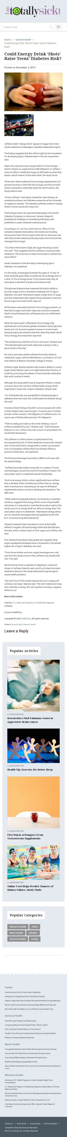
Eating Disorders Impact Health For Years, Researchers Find (27, 1100)
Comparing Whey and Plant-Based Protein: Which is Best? (26, 1025)
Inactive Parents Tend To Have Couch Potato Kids (23, 992)
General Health (23, 39)
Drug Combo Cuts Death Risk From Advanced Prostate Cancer (28, 1053)
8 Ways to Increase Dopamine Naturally (19, 1038)
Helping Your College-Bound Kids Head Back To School (25, 996)
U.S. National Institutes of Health (27, 603)
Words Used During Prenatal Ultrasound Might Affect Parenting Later (30, 1005)
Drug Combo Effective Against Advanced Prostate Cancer (26, 1058)
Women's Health (30, 624)
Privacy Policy (35, 1124)
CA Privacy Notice (50, 1124)
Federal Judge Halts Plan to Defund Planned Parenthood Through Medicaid (32, 1001)
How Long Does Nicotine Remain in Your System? (23, 1029)
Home (7, 39)
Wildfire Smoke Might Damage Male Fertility (21, 1062)
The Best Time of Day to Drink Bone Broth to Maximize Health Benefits (30, 1033)
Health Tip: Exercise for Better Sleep (30, 769)
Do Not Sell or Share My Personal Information (21, 1128)
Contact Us (9, 1124)
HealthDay (26, 618)
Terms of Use (21, 1124)
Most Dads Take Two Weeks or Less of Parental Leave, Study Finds (29, 1009)
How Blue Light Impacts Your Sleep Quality (20, 1021)
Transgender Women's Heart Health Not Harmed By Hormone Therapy (31, 1049)
